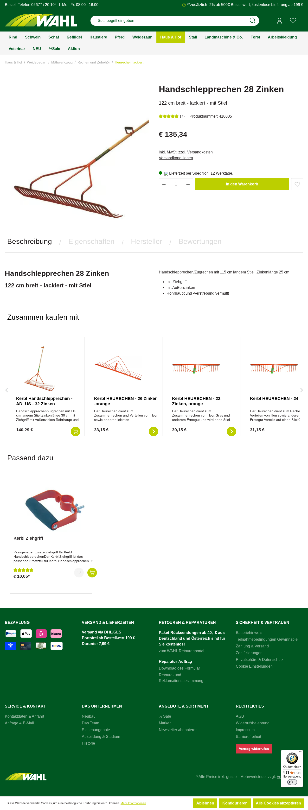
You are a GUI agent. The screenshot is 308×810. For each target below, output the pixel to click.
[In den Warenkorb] (92, 572)
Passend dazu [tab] (30, 458)
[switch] (292, 782)
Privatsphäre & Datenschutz (259, 660)
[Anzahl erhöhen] (188, 184)
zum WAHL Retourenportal (181, 651)
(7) (182, 116)
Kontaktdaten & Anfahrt (24, 716)
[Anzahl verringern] (164, 184)
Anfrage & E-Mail (19, 723)
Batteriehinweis (249, 633)
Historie (88, 743)
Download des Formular (179, 668)
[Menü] (300, 753)
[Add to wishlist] (297, 184)
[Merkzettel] (293, 20)
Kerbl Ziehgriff (28, 538)
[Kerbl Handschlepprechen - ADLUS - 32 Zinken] (40, 368)
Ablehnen (205, 803)
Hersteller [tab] (146, 241)
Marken (165, 723)
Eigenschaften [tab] (91, 241)
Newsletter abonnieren (178, 730)
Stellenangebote (96, 730)
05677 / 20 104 (44, 5)
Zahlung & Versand (252, 646)
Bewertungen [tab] (200, 241)
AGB (240, 716)
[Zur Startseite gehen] (41, 21)
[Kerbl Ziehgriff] (55, 508)
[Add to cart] (75, 431)
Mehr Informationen (133, 803)
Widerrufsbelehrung (253, 723)
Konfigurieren (235, 803)
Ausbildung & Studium (101, 736)
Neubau (89, 716)
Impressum (245, 730)
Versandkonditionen (176, 158)
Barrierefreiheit (248, 736)
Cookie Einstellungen (254, 666)
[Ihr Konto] (279, 20)
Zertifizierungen (249, 653)
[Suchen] (252, 21)
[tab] (29, 241)
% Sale (165, 716)
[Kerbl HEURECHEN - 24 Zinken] (274, 368)
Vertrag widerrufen (254, 749)
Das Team (90, 723)
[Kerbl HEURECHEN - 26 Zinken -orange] (118, 368)
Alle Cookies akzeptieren (278, 803)
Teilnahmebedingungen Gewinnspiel (267, 639)
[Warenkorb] (301, 21)
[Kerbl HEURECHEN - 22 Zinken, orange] (196, 368)
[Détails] (153, 431)
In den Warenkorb (242, 184)
